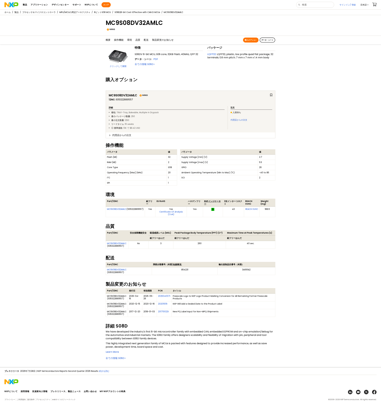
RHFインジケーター (212, 202)
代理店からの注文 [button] (121, 135)
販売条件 (31, 399)
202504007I (164, 296)
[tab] (190, 135)
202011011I (162, 303)
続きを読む (145, 371)
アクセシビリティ (43, 399)
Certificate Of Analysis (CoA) (171, 213)
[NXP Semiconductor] (11, 4)
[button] (364, 4)
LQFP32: (211, 54)
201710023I (163, 311)
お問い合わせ (90, 391)
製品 (16, 12)
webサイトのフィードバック (63, 399)
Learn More (112, 352)
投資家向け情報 (39, 391)
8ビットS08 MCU (102, 12)
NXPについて (11, 391)
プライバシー (9, 399)
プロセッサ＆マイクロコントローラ (39, 12)
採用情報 (25, 391)
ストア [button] (106, 4)
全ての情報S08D (144, 64)
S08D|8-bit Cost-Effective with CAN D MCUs (137, 12)
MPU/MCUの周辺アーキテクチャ (74, 12)
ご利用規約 (21, 399)
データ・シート (267, 40)
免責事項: (177, 264)
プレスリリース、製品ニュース (65, 391)
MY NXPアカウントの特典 (112, 391)
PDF (155, 59)
